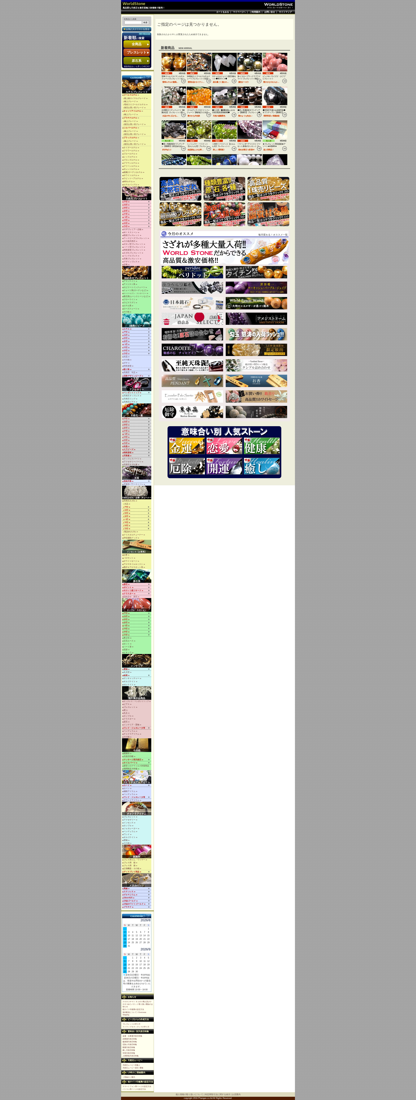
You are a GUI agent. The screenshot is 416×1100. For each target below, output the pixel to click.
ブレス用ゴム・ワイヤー (134, 860)
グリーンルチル (130, 166)
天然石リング (129, 399)
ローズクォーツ (130, 309)
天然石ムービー (135, 1060)
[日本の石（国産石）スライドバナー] (192, 319)
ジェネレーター (130, 828)
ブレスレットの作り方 (131, 1024)
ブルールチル (129, 154)
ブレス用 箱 (129, 862)
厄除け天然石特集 (130, 1044)
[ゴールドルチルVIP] (256, 272)
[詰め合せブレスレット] (137, 273)
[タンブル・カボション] (137, 605)
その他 (126, 312)
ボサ (126, 363)
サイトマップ (285, 12)
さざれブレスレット (132, 253)
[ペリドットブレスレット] (192, 272)
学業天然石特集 (129, 1053)
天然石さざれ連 (130, 464)
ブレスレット (129, 707)
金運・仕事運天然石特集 (132, 1036)
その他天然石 (129, 241)
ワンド (127, 834)
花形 (126, 649)
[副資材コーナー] (268, 214)
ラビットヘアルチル (132, 178)
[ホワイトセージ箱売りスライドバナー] (256, 396)
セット (127, 644)
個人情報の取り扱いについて (189, 1094)
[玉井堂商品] (256, 412)
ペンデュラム (129, 731)
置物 (126, 840)
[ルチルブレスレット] (137, 86)
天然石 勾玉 (129, 372)
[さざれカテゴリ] (180, 189)
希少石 (127, 638)
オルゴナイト (129, 681)
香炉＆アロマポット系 (133, 567)
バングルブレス (130, 256)
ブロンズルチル (130, 160)
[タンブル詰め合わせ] (256, 365)
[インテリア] (137, 661)
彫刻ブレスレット (131, 235)
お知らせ (132, 997)
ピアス (127, 704)
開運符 (127, 753)
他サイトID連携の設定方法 (133, 1009)
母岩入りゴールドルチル (135, 104)
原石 (126, 722)
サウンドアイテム (131, 800)
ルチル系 (127, 305)
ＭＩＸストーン (130, 232)
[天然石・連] (137, 410)
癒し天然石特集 (129, 1050)
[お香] (256, 381)
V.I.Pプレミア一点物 (132, 229)
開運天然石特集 (129, 1047)
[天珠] (137, 473)
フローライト (129, 299)
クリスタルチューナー (133, 535)
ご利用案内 (255, 12)
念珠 (126, 264)
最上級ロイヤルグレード (135, 98)
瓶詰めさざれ (130, 532)
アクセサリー (129, 820)
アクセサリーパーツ (132, 461)
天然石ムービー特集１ (131, 1065)
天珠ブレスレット (131, 259)
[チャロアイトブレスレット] (192, 350)
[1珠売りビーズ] (137, 320)
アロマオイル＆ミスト (133, 564)
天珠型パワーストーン (133, 484)
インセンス (128, 823)
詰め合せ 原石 (130, 596)
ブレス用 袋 (129, 865)
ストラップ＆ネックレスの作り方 (136, 1027)
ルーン (127, 788)
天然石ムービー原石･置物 (133, 1068)
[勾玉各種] (256, 334)
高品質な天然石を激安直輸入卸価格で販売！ (144, 7)
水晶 (126, 357)
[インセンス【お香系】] (137, 546)
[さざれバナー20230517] (224, 251)
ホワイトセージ (130, 561)
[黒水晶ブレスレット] (192, 412)
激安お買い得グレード (134, 107)
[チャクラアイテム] (137, 808)
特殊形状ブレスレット (133, 250)
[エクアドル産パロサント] (192, 396)
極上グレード (130, 101)
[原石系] (137, 576)
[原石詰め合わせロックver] (192, 334)
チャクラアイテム (131, 734)
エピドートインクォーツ (134, 287)
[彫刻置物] (256, 350)
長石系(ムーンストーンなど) (136, 296)
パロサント (128, 558)
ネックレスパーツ (131, 459)
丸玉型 (127, 672)
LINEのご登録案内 (136, 1072)
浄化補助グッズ (130, 538)
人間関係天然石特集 (131, 1056)
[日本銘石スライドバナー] (192, 303)
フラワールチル (130, 150)
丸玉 (126, 713)
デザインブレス (130, 261)
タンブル (127, 716)
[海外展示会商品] (137, 693)
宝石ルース (128, 641)
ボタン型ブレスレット (133, 244)
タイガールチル (130, 147)
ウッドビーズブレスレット (135, 238)
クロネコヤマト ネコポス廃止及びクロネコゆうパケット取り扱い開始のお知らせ (138, 1004)
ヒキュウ (127, 652)
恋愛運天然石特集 (130, 1039)
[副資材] (137, 851)
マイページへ (239, 12)
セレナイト (128, 684)
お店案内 (236, 1094)
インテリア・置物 (131, 725)
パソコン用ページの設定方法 (134, 1089)
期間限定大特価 (130, 769)
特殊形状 (127, 366)
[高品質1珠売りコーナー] (268, 189)
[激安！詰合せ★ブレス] (224, 214)
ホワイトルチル (130, 175)
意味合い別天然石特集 (138, 1031)
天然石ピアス (129, 402)
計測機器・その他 (131, 868)
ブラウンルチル (130, 163)
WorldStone (134, 3)
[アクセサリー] (137, 384)
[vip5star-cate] (180, 214)
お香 (125, 555)
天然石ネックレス (131, 396)
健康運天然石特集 (130, 1042)
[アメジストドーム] (256, 319)
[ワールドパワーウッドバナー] (256, 303)
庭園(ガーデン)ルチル (133, 172)
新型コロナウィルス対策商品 (136, 766)
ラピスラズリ (129, 302)
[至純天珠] (192, 365)
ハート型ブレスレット (133, 247)
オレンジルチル (130, 169)
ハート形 (127, 647)
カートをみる (222, 12)
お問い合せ (269, 12)
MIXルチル (128, 181)
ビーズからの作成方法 (138, 1019)
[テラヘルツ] (192, 288)
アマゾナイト (129, 281)
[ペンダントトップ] (192, 381)
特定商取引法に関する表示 (217, 1094)
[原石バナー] (224, 189)
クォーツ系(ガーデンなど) (135, 290)
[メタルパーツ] (137, 880)
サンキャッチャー (131, 678)
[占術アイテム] (137, 777)
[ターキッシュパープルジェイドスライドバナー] (256, 288)
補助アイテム (129, 791)
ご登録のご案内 (129, 1077)
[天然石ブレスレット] (137, 193)
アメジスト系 (129, 284)
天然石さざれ (129, 501)
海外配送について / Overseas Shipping (134, 1013)
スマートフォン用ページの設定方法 (137, 1086)
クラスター (128, 719)
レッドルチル (129, 157)
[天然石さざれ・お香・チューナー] (137, 492)
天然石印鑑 (128, 756)
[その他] (137, 745)
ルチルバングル (130, 184)
